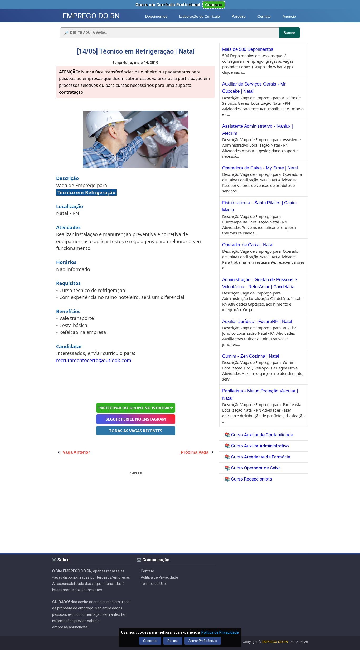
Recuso (172, 641)
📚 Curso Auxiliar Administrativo (257, 445)
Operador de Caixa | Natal (247, 244)
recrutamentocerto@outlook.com (93, 360)
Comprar (213, 4)
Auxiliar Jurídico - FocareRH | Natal (257, 321)
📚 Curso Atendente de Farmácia (257, 456)
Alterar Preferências (202, 641)
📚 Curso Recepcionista (248, 479)
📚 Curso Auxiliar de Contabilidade (259, 434)
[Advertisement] (135, 382)
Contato (147, 571)
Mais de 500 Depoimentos (247, 49)
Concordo (150, 641)
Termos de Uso (153, 584)
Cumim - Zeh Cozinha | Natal (250, 356)
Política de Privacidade (159, 577)
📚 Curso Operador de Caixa (253, 468)
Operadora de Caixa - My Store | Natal (260, 168)
